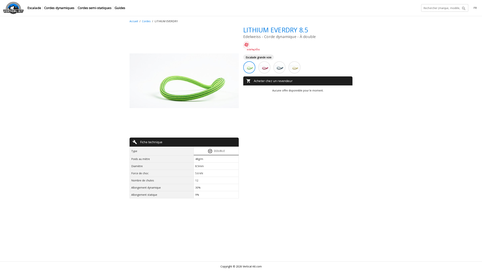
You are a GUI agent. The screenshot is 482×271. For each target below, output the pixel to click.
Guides (120, 8)
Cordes (146, 21)
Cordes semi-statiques (94, 8)
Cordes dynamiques (59, 8)
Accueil (134, 21)
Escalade (34, 8)
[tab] (216, 151)
